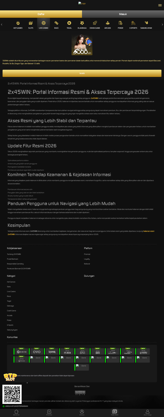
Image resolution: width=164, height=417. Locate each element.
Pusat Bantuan (12, 259)
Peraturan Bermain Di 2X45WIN (18, 268)
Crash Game (95, 28)
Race (56, 28)
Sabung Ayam (146, 28)
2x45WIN (94, 98)
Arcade (107, 28)
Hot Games (17, 28)
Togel (69, 28)
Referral (87, 264)
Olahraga (82, 28)
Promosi (87, 254)
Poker (120, 28)
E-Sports (133, 28)
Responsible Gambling (15, 264)
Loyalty (87, 259)
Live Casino (43, 28)
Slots (30, 28)
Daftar (41, 14)
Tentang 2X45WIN (14, 254)
